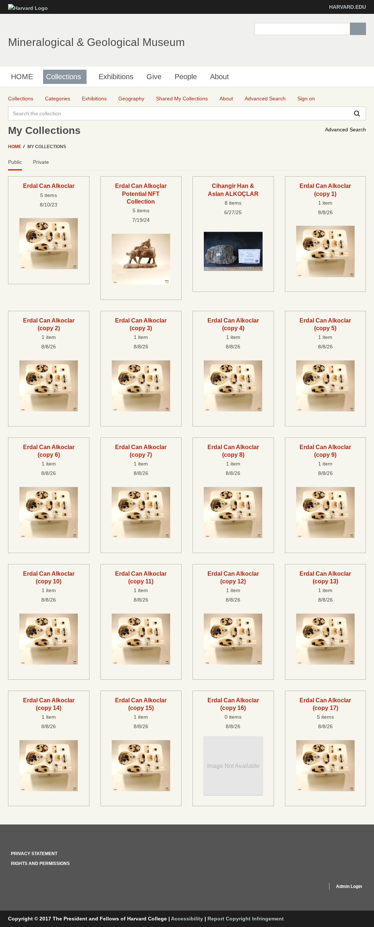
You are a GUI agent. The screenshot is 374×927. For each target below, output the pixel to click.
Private (41, 162)
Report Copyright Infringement (245, 919)
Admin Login (349, 886)
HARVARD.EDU (347, 7)
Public (15, 162)
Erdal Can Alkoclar (49, 185)
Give (153, 77)
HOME (22, 77)
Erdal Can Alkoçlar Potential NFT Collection (141, 193)
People (186, 77)
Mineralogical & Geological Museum (96, 42)
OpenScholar (308, 887)
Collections (63, 77)
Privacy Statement (34, 853)
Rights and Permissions (40, 863)
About (219, 77)
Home (15, 146)
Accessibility (187, 919)
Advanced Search (345, 129)
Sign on (306, 98)
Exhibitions (116, 77)
